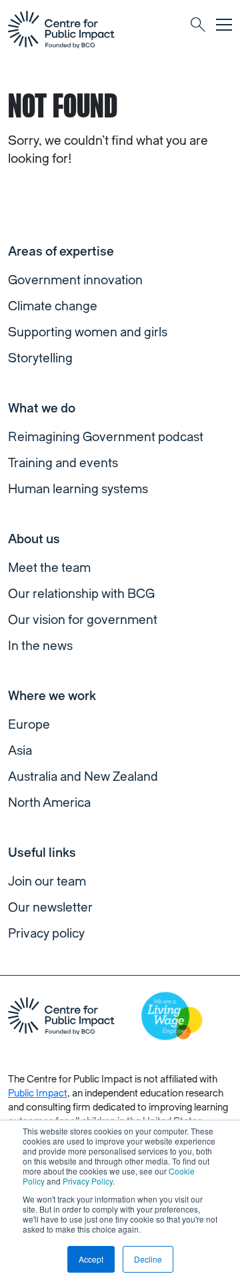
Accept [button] (91, 1259)
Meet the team (49, 568)
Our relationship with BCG (81, 594)
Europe (29, 724)
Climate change (52, 306)
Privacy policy (46, 933)
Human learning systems (78, 489)
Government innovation (75, 280)
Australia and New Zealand (83, 776)
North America (49, 802)
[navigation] (61, 29)
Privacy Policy (88, 1181)
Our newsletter (50, 907)
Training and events (63, 463)
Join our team (47, 881)
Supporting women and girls (87, 332)
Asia (20, 750)
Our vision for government (82, 620)
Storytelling (40, 358)
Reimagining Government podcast (105, 437)
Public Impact (37, 1093)
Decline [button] (148, 1259)
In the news (40, 646)
